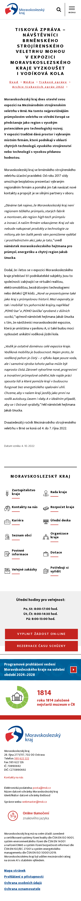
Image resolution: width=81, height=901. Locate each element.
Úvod (13, 82)
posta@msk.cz (42, 787)
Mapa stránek (15, 871)
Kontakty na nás (13, 777)
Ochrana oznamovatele (22, 889)
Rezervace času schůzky (41, 646)
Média (28, 82)
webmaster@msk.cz (34, 801)
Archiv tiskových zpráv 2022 (38, 87)
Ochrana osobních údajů (23, 883)
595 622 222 (21, 758)
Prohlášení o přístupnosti (24, 877)
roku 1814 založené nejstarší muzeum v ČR (56, 698)
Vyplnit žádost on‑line (41, 634)
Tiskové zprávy (53, 82)
